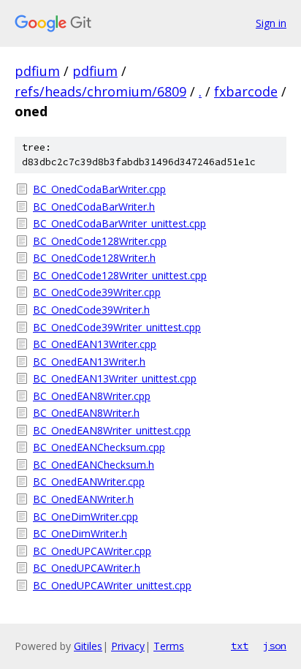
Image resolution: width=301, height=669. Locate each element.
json (274, 645)
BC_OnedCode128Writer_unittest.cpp (120, 275)
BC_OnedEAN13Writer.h (89, 361)
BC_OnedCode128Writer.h (94, 258)
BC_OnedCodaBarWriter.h (94, 206)
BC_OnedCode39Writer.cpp (97, 292)
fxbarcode (246, 91)
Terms (168, 646)
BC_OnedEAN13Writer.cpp (94, 344)
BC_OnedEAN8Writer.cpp (91, 396)
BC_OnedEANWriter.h (83, 499)
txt (239, 645)
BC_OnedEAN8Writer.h (86, 413)
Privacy (128, 646)
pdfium (37, 71)
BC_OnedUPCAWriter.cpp (92, 551)
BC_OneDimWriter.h (80, 533)
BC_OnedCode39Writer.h (91, 310)
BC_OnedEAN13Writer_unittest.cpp (115, 378)
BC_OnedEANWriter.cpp (89, 481)
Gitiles (88, 646)
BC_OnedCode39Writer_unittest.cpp (117, 327)
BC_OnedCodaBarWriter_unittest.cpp (119, 223)
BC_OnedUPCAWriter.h (86, 568)
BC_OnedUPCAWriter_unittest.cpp (112, 585)
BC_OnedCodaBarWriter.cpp (99, 189)
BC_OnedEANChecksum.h (93, 465)
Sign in (271, 23)
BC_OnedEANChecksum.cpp (99, 447)
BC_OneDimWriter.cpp (85, 517)
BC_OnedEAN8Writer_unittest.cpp (112, 430)
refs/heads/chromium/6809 (100, 91)
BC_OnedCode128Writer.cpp (100, 241)
